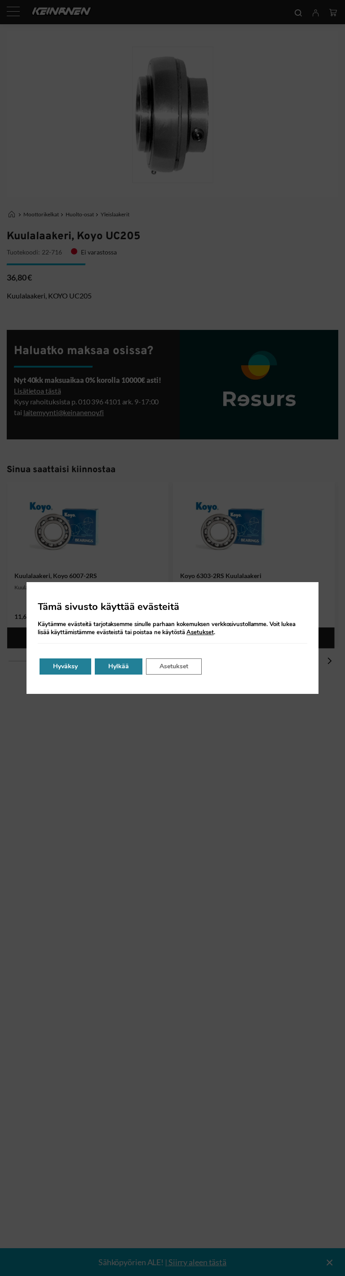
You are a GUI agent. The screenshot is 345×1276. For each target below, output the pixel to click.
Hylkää (118, 666)
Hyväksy (65, 666)
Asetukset (199, 632)
